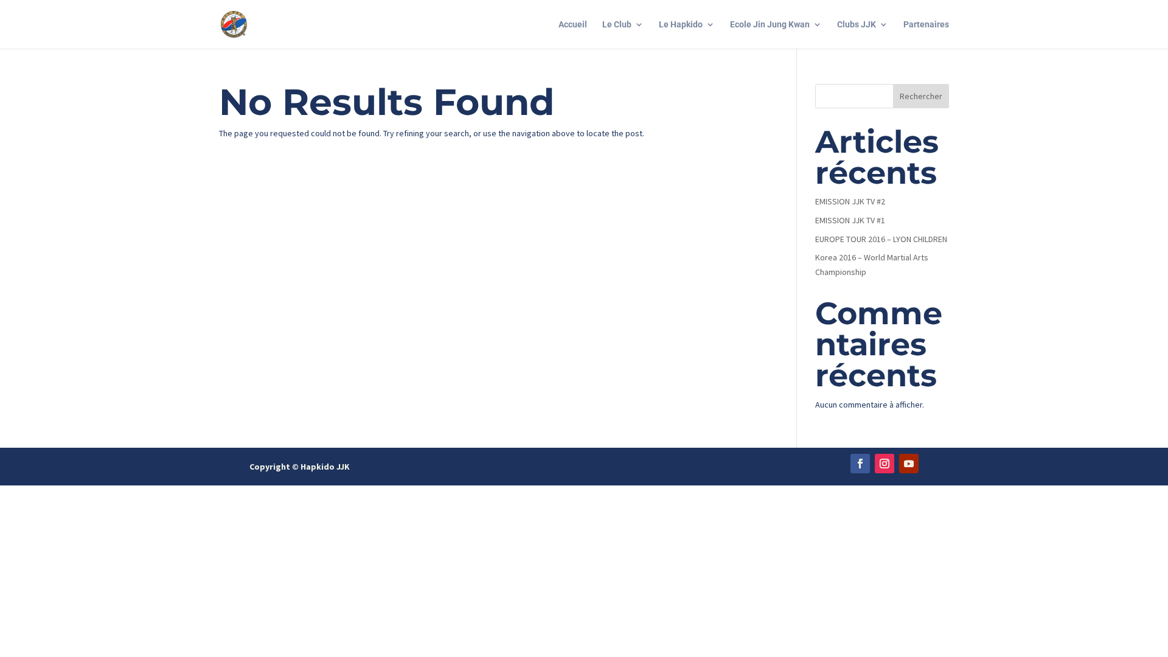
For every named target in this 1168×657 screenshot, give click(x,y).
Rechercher (921, 96)
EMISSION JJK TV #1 (850, 220)
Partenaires (926, 24)
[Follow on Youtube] (909, 463)
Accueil (572, 24)
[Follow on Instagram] (884, 463)
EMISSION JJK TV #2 (850, 201)
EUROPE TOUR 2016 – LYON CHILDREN (881, 239)
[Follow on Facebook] (860, 463)
